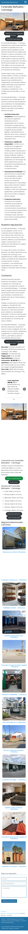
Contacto (16, 928)
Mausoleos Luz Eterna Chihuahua (14, 552)
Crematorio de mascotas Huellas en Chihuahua (14, 837)
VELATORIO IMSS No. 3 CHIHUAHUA (14, 722)
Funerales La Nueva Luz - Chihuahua (14, 580)
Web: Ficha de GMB (14, 518)
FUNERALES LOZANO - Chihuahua (14, 608)
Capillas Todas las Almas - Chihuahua (14, 808)
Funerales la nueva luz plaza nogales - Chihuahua (14, 666)
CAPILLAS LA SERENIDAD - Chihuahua (14, 695)
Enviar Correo (14, 482)
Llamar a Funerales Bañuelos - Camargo (15, 342)
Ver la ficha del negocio (14, 39)
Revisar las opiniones (14, 514)
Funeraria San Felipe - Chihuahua (14, 780)
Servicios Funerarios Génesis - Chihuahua (14, 751)
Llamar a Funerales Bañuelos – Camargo (15, 34)
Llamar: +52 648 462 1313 (14, 478)
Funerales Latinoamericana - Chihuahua (14, 636)
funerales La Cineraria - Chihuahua (14, 866)
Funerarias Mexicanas (9, 2)
